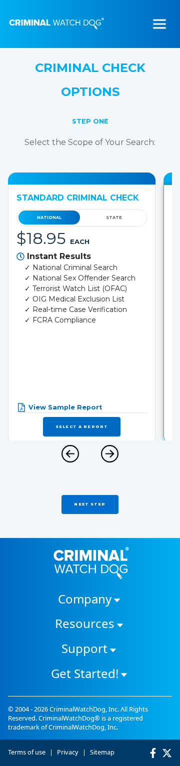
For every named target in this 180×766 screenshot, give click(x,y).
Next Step (90, 504)
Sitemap (102, 752)
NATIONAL (49, 217)
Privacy (67, 752)
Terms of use (27, 752)
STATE (114, 217)
